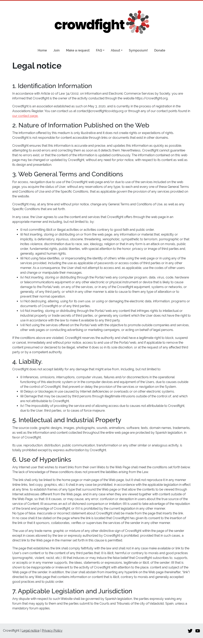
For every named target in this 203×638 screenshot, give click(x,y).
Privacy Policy (52, 630)
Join (56, 50)
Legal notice (30, 630)
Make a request (78, 50)
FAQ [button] (99, 50)
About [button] (115, 50)
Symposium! (138, 50)
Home (42, 50)
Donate (159, 50)
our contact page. (25, 116)
